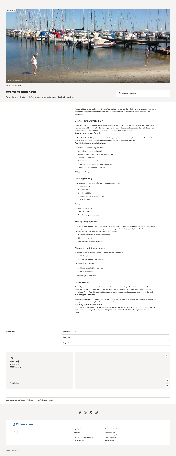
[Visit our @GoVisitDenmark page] (90, 412)
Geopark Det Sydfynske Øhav (84, 437)
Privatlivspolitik (79, 440)
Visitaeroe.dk (109, 440)
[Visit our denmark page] (79, 412)
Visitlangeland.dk (111, 437)
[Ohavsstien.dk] (23, 424)
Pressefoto (77, 432)
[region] (122, 370)
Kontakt (76, 435)
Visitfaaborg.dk (110, 432)
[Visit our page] (85, 412)
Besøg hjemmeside (128, 93)
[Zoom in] (167, 380)
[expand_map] (167, 356)
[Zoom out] (167, 385)
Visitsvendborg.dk (111, 435)
